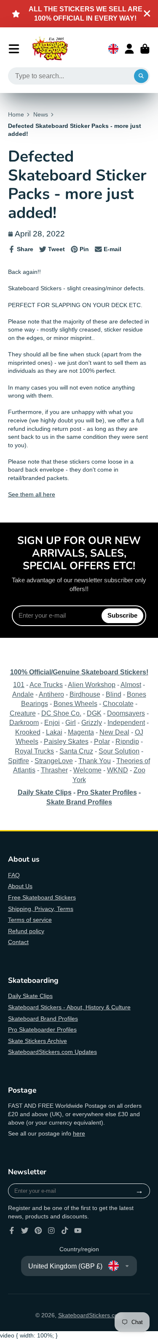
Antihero (51, 694)
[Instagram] (51, 1230)
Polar (102, 741)
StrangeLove (54, 760)
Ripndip (127, 741)
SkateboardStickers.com (90, 1315)
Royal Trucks (34, 751)
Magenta (81, 732)
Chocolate (118, 703)
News (40, 114)
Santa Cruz (76, 751)
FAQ (14, 875)
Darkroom (24, 722)
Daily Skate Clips (30, 995)
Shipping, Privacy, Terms (40, 908)
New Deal (114, 732)
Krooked (27, 732)
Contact (18, 942)
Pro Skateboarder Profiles (42, 1029)
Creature (23, 713)
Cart (145, 49)
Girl (70, 722)
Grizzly (91, 722)
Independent (126, 722)
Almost (131, 684)
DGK (94, 713)
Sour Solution (119, 751)
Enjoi (52, 722)
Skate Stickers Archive (37, 1041)
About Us (20, 886)
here (79, 1133)
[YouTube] (78, 1230)
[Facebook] (12, 1230)
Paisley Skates (66, 741)
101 (18, 684)
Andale (23, 694)
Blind (113, 694)
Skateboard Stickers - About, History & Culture (69, 1007)
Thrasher (54, 770)
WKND (117, 770)
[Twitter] (25, 1230)
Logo (50, 48)
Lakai (54, 732)
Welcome (87, 770)
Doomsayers (126, 713)
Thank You (94, 760)
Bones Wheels (75, 703)
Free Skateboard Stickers (42, 897)
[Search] (141, 76)
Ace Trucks (46, 684)
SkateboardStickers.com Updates (52, 1051)
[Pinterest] (38, 1230)
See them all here (31, 494)
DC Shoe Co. (61, 713)
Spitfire (18, 760)
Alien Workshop (91, 684)
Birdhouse (85, 694)
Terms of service (30, 919)
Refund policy (26, 931)
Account (129, 49)
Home (16, 114)
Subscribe (122, 615)
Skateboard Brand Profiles (43, 1018)
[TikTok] (65, 1230)
